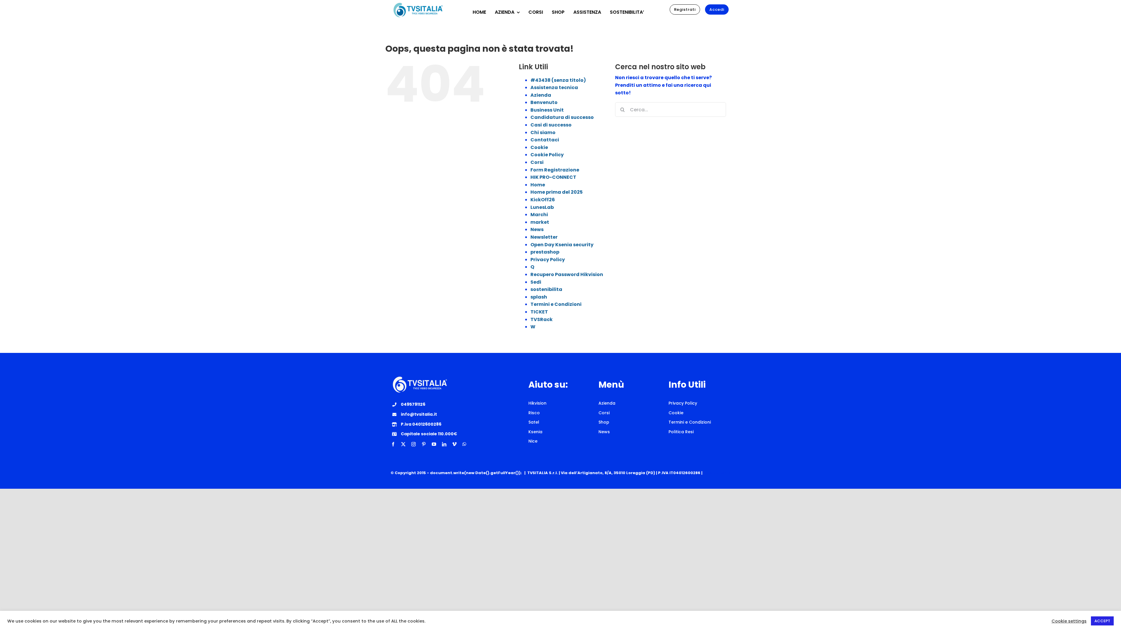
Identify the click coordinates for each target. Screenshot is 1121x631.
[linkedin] (444, 444)
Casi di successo (551, 125)
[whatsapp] (464, 444)
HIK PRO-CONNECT (553, 177)
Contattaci (544, 139)
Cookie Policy (547, 154)
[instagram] (413, 444)
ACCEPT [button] (1102, 621)
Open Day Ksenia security (561, 244)
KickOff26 (542, 199)
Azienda (540, 95)
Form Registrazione (554, 170)
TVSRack (541, 319)
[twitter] (403, 444)
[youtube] (434, 444)
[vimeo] (454, 444)
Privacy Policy (547, 259)
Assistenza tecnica (554, 87)
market (539, 222)
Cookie (539, 147)
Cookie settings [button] (1069, 621)
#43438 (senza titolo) (558, 80)
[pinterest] (424, 444)
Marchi (539, 214)
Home (537, 184)
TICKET (539, 311)
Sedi (535, 282)
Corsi (537, 162)
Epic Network (716, 473)
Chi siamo (543, 132)
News (537, 229)
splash (538, 297)
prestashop (544, 252)
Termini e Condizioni (556, 304)
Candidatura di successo (562, 117)
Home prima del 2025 (556, 192)
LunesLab (542, 207)
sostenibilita (546, 289)
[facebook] (393, 444)
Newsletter (544, 237)
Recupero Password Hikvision (566, 274)
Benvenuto (544, 102)
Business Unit (547, 110)
